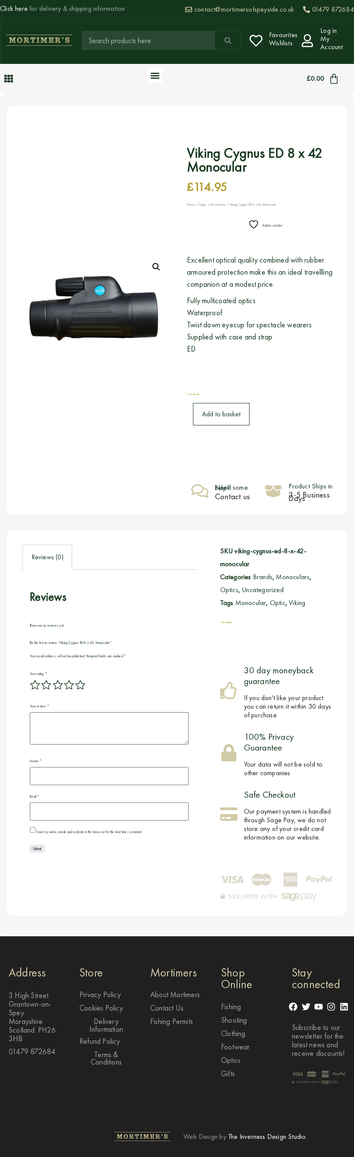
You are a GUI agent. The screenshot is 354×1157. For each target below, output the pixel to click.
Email (34, 796)
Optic (277, 602)
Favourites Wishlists (283, 39)
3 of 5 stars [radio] (58, 685)
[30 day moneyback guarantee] (228, 690)
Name (35, 761)
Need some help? (231, 487)
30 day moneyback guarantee (278, 676)
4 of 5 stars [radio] (69, 685)
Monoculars (218, 204)
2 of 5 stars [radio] (46, 685)
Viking (297, 602)
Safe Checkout (270, 794)
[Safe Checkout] (228, 814)
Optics (202, 204)
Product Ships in (310, 486)
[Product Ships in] (273, 491)
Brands (262, 576)
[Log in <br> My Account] (307, 40)
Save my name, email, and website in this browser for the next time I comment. (89, 832)
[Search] (227, 40)
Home (191, 204)
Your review (39, 706)
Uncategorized (263, 589)
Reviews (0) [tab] (47, 556)
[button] (155, 76)
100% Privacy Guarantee (269, 742)
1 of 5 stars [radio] (35, 685)
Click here (14, 8)
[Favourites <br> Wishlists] (256, 40)
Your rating (38, 673)
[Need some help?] (200, 491)
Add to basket (221, 413)
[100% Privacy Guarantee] (228, 752)
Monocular (250, 602)
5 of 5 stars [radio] (80, 685)
